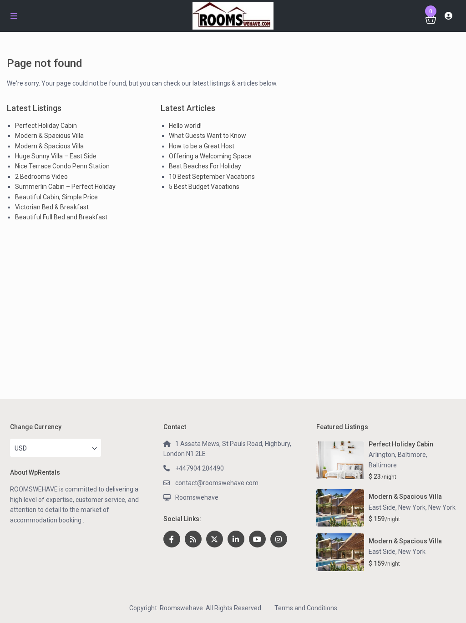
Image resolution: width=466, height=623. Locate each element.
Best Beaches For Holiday (205, 166)
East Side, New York (397, 507)
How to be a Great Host (201, 146)
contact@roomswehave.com (216, 482)
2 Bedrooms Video (41, 176)
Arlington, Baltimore (397, 454)
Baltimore (383, 465)
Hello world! (185, 125)
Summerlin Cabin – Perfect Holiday (65, 186)
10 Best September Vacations (212, 176)
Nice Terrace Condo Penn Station (62, 166)
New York (442, 507)
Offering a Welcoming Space (210, 156)
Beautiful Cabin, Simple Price (56, 197)
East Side (382, 551)
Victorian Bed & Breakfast (52, 207)
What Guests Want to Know (207, 135)
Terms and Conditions (305, 608)
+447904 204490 (199, 468)
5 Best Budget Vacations (204, 186)
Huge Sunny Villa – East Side (55, 156)
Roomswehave (196, 497)
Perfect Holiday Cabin (46, 125)
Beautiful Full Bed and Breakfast (61, 217)
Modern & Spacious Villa (49, 135)
